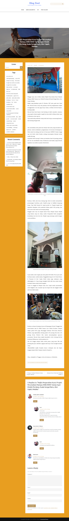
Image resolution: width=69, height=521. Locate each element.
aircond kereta (9, 76)
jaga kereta (16, 95)
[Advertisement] (34, 19)
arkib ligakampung (30, 9)
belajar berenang (10, 80)
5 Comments (41, 65)
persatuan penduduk (10, 116)
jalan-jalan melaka (16, 97)
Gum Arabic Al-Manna (38, 426)
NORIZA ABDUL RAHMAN (38, 394)
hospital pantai (9, 95)
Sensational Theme (44, 519)
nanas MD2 (8, 110)
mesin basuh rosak (10, 106)
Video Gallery (44, 9)
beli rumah (17, 80)
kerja (17, 100)
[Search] (63, 4)
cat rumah (15, 87)
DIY (38, 9)
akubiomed (35, 454)
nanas (17, 108)
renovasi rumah (13, 118)
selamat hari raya (10, 123)
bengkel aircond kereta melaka (13, 82)
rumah (19, 118)
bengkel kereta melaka (11, 84)
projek (35, 65)
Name (29, 487)
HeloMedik (9, 159)
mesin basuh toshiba (10, 108)
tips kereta (8, 129)
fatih (19, 89)
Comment (29, 474)
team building (9, 127)
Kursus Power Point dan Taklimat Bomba (55, 373)
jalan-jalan (8, 97)
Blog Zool (34, 3)
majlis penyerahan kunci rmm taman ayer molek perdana (37, 362)
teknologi (15, 127)
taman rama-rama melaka (11, 125)
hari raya (8, 91)
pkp (17, 116)
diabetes (8, 89)
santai (14, 121)
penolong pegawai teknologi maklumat (12, 113)
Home (22, 9)
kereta (13, 100)
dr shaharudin (14, 89)
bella (8, 156)
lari (12, 102)
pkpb (20, 116)
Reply (35, 401)
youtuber (14, 129)
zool (41, 407)
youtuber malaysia (10, 131)
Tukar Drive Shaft (14, 156)
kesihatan (8, 102)
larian (15, 102)
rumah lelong (9, 121)
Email (28, 492)
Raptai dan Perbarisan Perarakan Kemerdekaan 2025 (13, 146)
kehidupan (8, 100)
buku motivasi (9, 87)
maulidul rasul (9, 104)
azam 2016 (17, 78)
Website (29, 498)
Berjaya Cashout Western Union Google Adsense (35, 373)
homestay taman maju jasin (12, 93)
